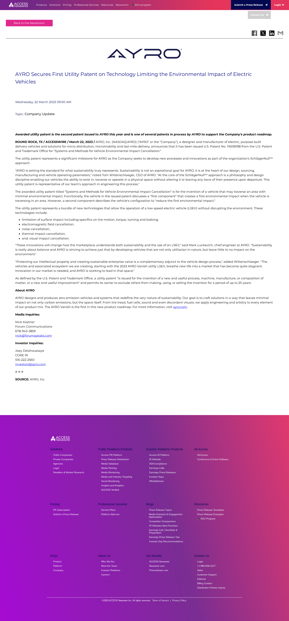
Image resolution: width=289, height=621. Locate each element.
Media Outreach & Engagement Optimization (165, 515)
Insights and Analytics (112, 485)
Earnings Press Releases (162, 472)
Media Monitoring (110, 472)
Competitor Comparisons (162, 521)
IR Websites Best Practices (163, 525)
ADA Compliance (158, 463)
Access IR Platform (159, 455)
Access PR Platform (111, 455)
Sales (200, 570)
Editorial (201, 579)
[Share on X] (263, 33)
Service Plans (108, 510)
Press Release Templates (210, 510)
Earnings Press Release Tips (164, 537)
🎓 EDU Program (206, 518)
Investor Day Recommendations (166, 541)
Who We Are (107, 561)
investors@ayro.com (30, 364)
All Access (202, 455)
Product (57, 561)
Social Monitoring (110, 481)
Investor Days (156, 476)
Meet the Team (109, 566)
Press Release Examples (210, 514)
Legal (56, 468)
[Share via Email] (280, 33)
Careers (105, 574)
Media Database (110, 463)
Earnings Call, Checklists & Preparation (163, 531)
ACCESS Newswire (159, 561)
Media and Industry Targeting (116, 476)
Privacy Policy (179, 600)
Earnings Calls (156, 468)
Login (277, 4)
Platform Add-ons (110, 514)
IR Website (155, 459)
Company (58, 570)
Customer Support (207, 574)
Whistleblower (156, 481)
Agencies (58, 463)
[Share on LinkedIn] (271, 33)
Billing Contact (204, 583)
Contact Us (257, 14)
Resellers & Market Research (68, 472)
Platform (57, 566)
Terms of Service (160, 600)
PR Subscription (61, 510)
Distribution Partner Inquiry (211, 587)
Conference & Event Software (212, 459)
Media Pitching (109, 468)
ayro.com (180, 307)
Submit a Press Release (248, 4)
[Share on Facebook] (254, 33)
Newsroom (122, 4)
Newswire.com (157, 566)
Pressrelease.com (158, 570)
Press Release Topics (160, 510)
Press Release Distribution (115, 459)
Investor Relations (110, 570)
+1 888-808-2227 (206, 566)
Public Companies (62, 455)
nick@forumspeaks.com (33, 335)
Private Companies (63, 459)
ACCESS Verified (110, 489)
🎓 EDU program (141, 4)
